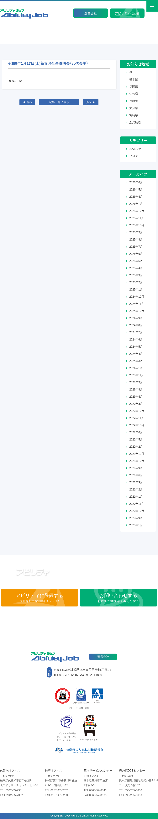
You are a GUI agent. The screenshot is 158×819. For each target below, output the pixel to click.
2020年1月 (136, 525)
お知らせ (135, 149)
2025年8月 (136, 239)
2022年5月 (136, 439)
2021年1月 (136, 496)
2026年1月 (136, 204)
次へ (88, 102)
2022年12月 (136, 411)
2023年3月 (136, 403)
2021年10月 (136, 461)
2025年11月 (136, 218)
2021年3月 (136, 482)
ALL (131, 72)
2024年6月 (136, 339)
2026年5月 (136, 189)
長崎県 (133, 101)
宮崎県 (133, 115)
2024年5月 (136, 346)
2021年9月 (136, 468)
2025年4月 (136, 268)
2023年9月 (136, 382)
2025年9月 (136, 232)
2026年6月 (136, 182)
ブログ (133, 156)
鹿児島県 (135, 122)
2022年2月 (136, 446)
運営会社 (90, 13)
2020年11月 (136, 503)
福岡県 (133, 86)
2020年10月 (136, 511)
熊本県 (133, 79)
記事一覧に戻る (59, 102)
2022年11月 (136, 418)
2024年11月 (136, 304)
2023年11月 (136, 375)
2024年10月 (136, 311)
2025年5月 (136, 261)
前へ (29, 102)
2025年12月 (136, 211)
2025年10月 (136, 225)
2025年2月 (136, 282)
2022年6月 (136, 432)
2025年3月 (136, 275)
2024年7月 (136, 332)
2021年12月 (136, 453)
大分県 (133, 108)
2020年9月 (136, 518)
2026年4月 (136, 196)
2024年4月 (136, 353)
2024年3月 (136, 361)
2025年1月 (136, 289)
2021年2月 (136, 489)
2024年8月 (136, 325)
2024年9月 (136, 318)
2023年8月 (136, 389)
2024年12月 (136, 296)
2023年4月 (136, 396)
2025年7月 (136, 246)
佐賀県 (133, 93)
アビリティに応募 (127, 13)
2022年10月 (136, 425)
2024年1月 (136, 368)
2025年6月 (136, 254)
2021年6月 (136, 475)
